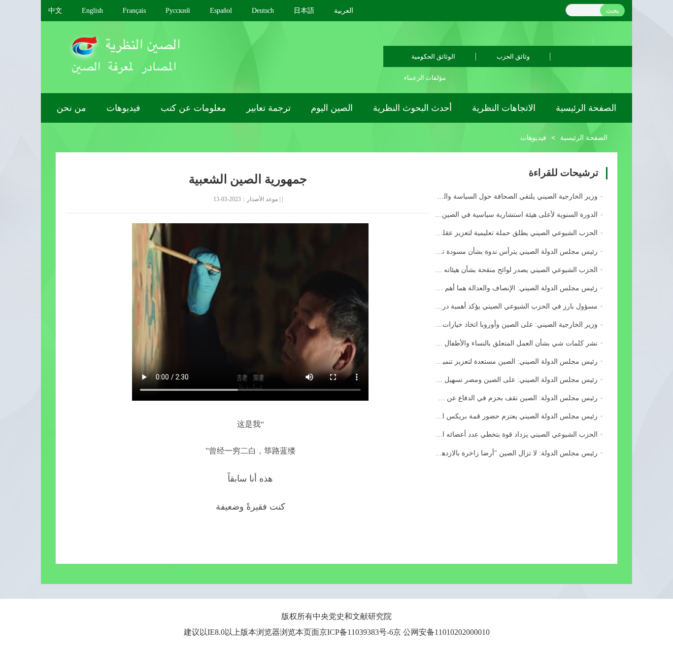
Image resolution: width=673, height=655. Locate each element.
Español (221, 10)
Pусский (178, 10)
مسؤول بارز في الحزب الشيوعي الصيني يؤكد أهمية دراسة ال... (507, 306)
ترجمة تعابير (268, 108)
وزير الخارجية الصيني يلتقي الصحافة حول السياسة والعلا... (514, 196)
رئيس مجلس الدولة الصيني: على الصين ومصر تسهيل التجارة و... (505, 379)
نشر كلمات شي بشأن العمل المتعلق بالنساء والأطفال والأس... (508, 343)
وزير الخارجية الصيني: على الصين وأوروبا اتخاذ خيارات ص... (512, 324)
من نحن (71, 108)
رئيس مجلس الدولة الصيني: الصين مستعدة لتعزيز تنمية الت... (509, 361)
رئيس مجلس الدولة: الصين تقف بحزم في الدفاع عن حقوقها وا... (505, 398)
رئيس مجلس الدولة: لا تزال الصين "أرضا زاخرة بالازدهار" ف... (508, 453)
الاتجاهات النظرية (504, 108)
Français (134, 10)
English (92, 10)
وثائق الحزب (513, 56)
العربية (343, 10)
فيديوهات (123, 108)
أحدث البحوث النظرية (412, 108)
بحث (612, 10)
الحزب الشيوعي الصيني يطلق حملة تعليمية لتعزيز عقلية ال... (510, 233)
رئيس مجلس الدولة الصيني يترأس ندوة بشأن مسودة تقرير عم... (505, 251)
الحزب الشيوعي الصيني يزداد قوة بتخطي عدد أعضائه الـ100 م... (507, 434)
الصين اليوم (332, 108)
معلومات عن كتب (193, 108)
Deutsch (263, 10)
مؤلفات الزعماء (425, 77)
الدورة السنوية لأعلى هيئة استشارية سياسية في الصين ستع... (510, 214)
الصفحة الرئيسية (586, 108)
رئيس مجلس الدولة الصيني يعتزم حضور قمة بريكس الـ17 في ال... (501, 416)
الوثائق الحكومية (433, 56)
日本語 (304, 10)
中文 (55, 10)
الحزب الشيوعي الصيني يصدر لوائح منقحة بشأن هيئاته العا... (512, 270)
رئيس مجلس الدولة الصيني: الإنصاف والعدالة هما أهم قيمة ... (510, 288)
